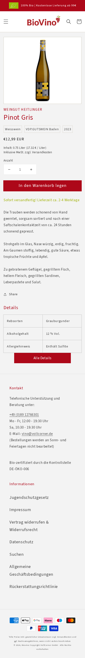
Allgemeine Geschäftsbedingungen (31, 570)
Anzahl (8, 160)
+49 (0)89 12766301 (24, 414)
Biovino (26, 645)
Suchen (16, 554)
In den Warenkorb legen (43, 185)
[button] (6, 21)
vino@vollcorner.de (37, 433)
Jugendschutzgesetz (29, 497)
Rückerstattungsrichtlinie (33, 586)
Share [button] (13, 294)
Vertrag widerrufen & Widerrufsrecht (29, 525)
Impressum (20, 509)
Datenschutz (21, 542)
